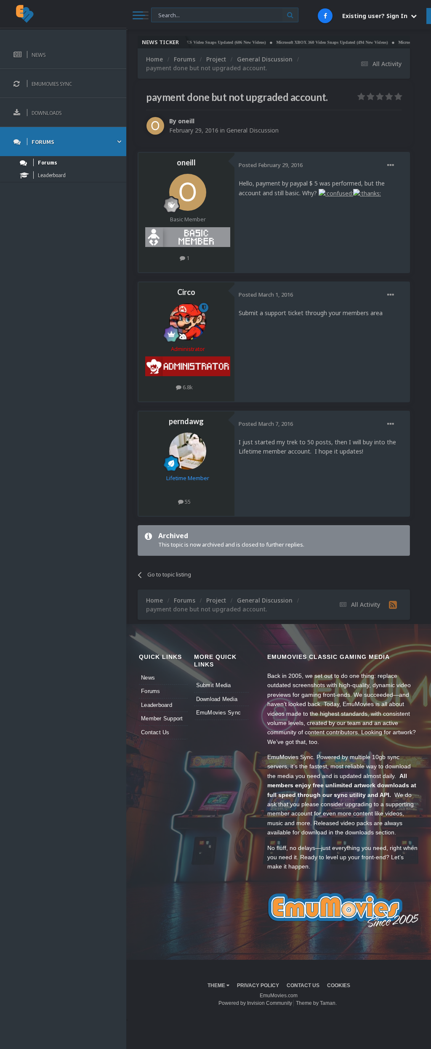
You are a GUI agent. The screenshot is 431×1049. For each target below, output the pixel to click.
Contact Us (155, 732)
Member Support (162, 718)
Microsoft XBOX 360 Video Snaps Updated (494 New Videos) (314, 42)
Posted (271, 165)
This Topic (169, 14)
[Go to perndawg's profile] (188, 451)
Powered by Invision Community (255, 1003)
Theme (217, 985)
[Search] (290, 15)
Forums (150, 691)
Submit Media (213, 685)
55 (187, 501)
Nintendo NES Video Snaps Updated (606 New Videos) (197, 42)
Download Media (217, 699)
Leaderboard (156, 705)
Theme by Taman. (316, 1003)
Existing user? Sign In (376, 16)
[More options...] (390, 165)
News (148, 678)
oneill (186, 121)
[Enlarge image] (336, 193)
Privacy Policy (258, 985)
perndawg (186, 421)
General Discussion (252, 130)
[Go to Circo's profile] (188, 322)
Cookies (338, 985)
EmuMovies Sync (218, 712)
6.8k (187, 387)
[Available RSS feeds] (393, 605)
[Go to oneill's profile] (155, 126)
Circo (186, 292)
